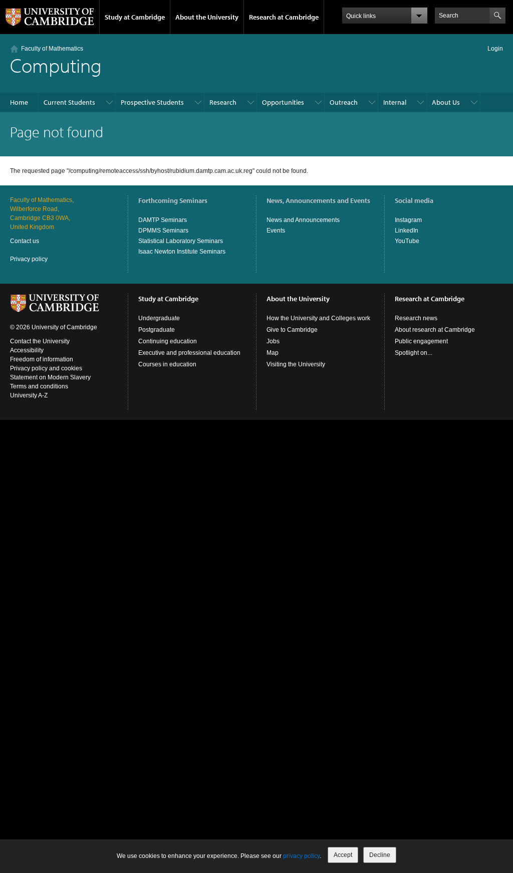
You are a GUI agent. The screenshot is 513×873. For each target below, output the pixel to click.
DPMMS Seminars (163, 230)
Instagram (408, 220)
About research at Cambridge (435, 329)
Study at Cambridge (135, 17)
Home (19, 102)
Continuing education (167, 341)
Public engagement (421, 341)
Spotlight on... (413, 352)
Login (495, 48)
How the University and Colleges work (318, 318)
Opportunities (283, 102)
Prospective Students (152, 102)
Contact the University (40, 341)
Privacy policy (29, 259)
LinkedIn (406, 230)
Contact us (24, 241)
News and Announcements (303, 220)
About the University (206, 17)
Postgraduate (156, 329)
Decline (379, 854)
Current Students (69, 102)
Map (273, 352)
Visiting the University (296, 364)
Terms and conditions (39, 386)
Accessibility (27, 350)
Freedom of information (41, 359)
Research (222, 102)
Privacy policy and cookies (46, 368)
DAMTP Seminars (162, 220)
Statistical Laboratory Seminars (180, 241)
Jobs (273, 341)
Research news (416, 318)
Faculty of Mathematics (52, 48)
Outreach (344, 102)
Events (276, 230)
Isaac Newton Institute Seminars (181, 251)
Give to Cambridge (292, 329)
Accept (343, 854)
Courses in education (167, 364)
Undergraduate (159, 318)
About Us (446, 102)
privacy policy (301, 855)
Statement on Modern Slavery (50, 377)
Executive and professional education (189, 352)
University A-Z (29, 395)
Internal (394, 102)
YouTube (407, 241)
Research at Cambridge (284, 17)
